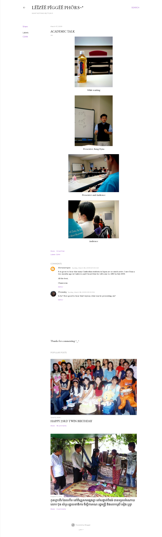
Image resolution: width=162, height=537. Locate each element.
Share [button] (25, 26)
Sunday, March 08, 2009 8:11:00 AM (85, 268)
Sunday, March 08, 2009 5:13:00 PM (81, 292)
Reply (60, 287)
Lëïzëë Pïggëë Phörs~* (57, 8)
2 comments (61, 509)
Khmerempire (64, 268)
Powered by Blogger (83, 525)
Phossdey (62, 292)
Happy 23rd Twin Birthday (71, 421)
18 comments (61, 426)
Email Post (61, 251)
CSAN (25, 37)
